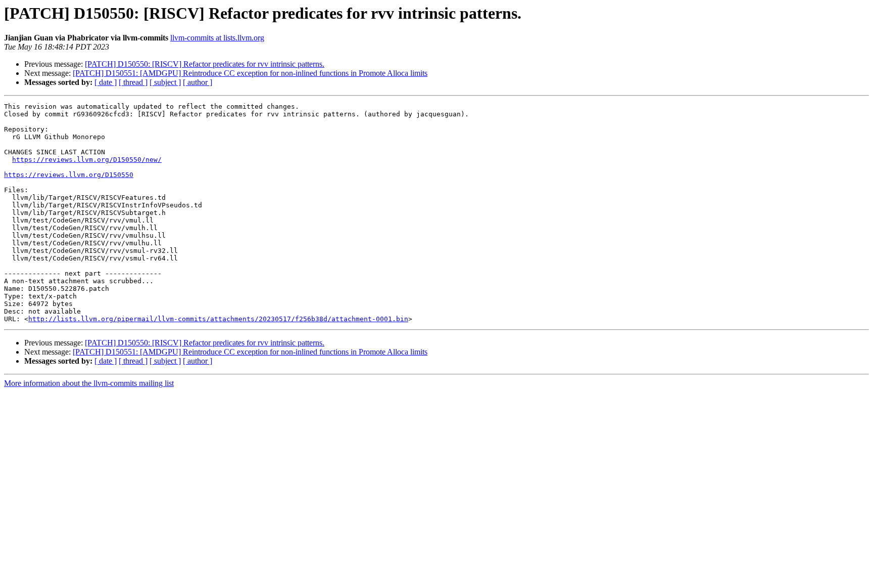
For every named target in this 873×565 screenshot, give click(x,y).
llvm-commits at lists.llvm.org (217, 37)
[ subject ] (165, 82)
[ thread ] (133, 82)
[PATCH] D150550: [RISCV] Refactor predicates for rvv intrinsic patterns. (204, 64)
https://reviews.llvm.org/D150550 (68, 175)
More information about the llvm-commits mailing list (89, 383)
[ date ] (105, 82)
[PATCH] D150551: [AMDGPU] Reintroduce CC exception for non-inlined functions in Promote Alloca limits (250, 73)
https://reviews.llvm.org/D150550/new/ (87, 159)
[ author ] (197, 82)
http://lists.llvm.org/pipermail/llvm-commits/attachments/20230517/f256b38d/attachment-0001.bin (218, 319)
